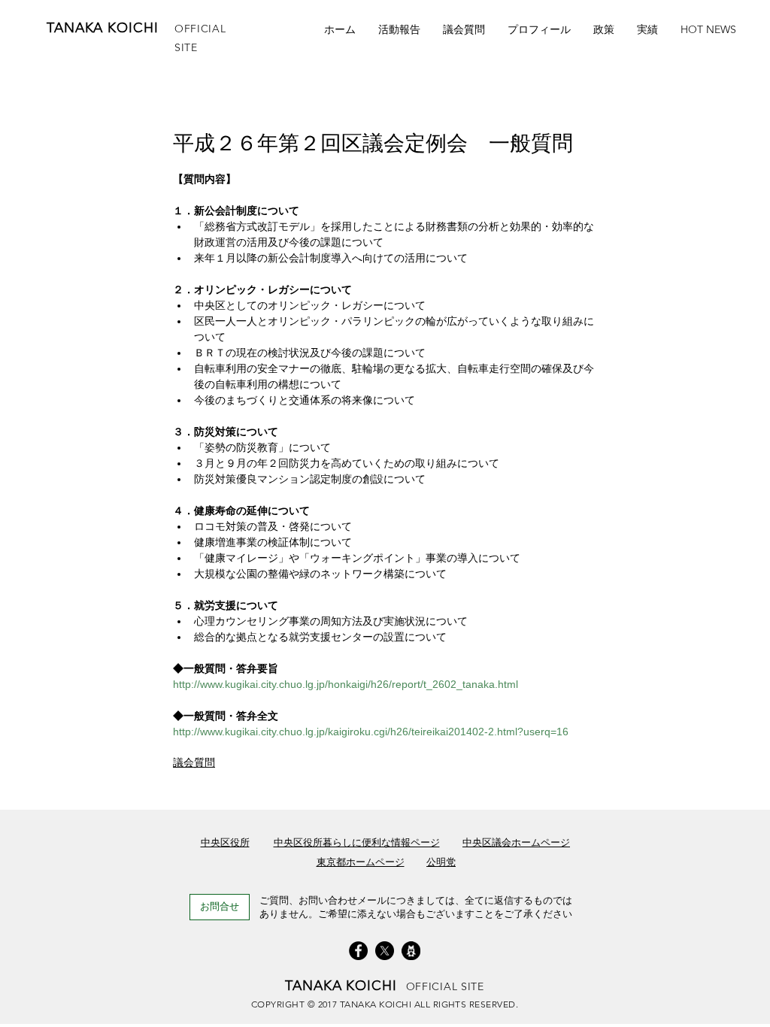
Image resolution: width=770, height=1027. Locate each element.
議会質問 (194, 762)
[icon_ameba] (411, 950)
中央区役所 (225, 842)
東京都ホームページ (361, 862)
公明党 (441, 862)
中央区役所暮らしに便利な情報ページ (357, 842)
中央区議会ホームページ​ (516, 842)
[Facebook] (358, 950)
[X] (384, 950)
